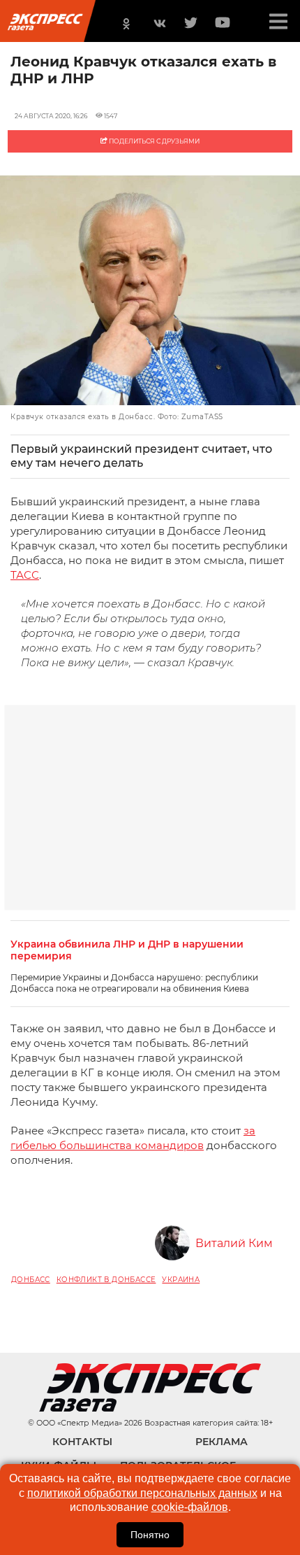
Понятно (150, 1534)
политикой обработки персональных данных (142, 1493)
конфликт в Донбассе (106, 1279)
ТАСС (24, 575)
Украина (181, 1279)
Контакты (82, 1441)
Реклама (221, 1441)
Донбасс (30, 1279)
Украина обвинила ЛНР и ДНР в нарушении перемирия (126, 950)
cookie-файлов (189, 1507)
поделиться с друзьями (153, 141)
